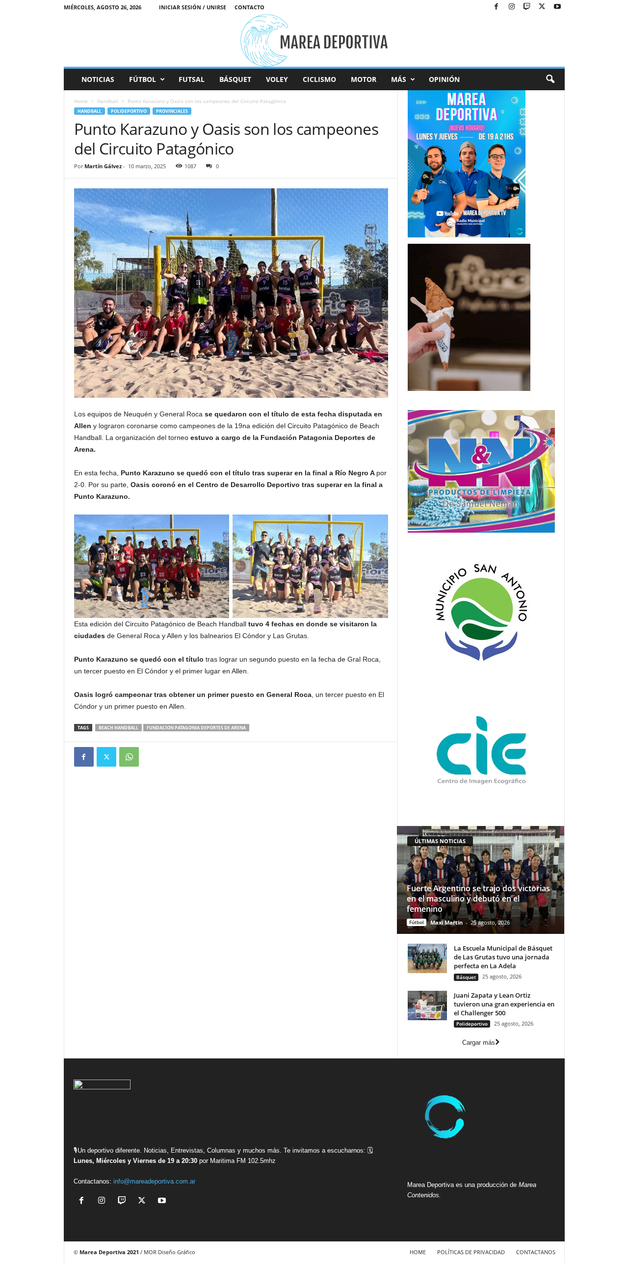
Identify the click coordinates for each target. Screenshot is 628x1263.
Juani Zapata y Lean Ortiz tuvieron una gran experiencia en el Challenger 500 (504, 1004)
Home (81, 101)
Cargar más (478, 1042)
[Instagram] (512, 7)
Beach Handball (118, 727)
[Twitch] (527, 7)
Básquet (235, 79)
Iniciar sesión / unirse (192, 7)
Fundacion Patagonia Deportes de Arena (196, 727)
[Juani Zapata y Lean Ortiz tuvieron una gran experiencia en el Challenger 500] (427, 1005)
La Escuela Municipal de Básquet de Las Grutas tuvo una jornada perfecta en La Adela (503, 957)
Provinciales (172, 111)
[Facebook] (496, 7)
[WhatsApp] (129, 757)
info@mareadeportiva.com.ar (154, 1181)
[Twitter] (106, 757)
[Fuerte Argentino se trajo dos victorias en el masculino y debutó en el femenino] (480, 880)
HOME (418, 1252)
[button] (550, 79)
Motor (363, 79)
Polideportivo (129, 111)
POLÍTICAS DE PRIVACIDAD (471, 1252)
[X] (542, 7)
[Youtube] (557, 7)
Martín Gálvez (103, 166)
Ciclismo (319, 79)
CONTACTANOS (535, 1252)
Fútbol (142, 79)
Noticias (97, 79)
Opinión (444, 79)
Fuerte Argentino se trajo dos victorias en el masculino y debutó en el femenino (478, 898)
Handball (107, 101)
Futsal (192, 79)
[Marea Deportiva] (314, 40)
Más (398, 79)
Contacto (249, 7)
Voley (277, 79)
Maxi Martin (446, 922)
